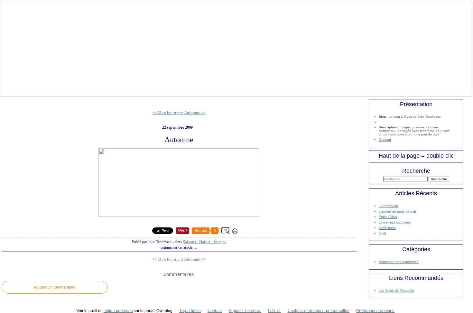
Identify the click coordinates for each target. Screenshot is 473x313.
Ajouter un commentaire (55, 287)
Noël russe (387, 228)
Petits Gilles (388, 217)
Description (388, 127)
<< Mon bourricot (167, 112)
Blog (382, 116)
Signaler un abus (245, 310)
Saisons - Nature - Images (204, 241)
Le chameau (388, 206)
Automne (178, 139)
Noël (382, 233)
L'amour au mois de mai (397, 211)
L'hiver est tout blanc (395, 222)
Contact (385, 140)
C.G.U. (274, 310)
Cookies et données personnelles (318, 310)
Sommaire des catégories (399, 262)
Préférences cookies (375, 310)
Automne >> (195, 112)
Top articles (190, 310)
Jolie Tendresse (118, 310)
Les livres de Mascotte (396, 290)
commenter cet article (177, 247)
